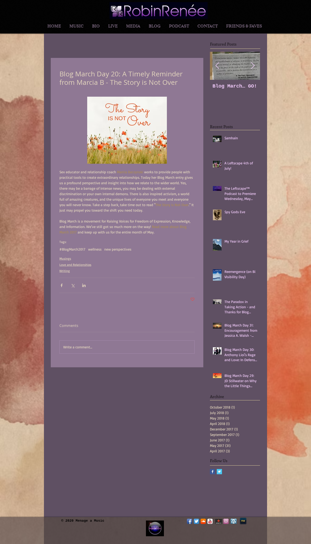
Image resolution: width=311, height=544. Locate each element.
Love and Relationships (75, 265)
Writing (64, 271)
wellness (95, 249)
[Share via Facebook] (61, 285)
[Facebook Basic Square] (212, 471)
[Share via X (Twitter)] (73, 285)
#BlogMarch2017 (72, 249)
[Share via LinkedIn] (84, 285)
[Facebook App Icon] (189, 521)
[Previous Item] (217, 65)
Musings (65, 258)
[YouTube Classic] (210, 521)
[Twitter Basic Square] (219, 471)
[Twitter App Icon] (196, 521)
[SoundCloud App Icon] (203, 521)
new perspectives (117, 249)
